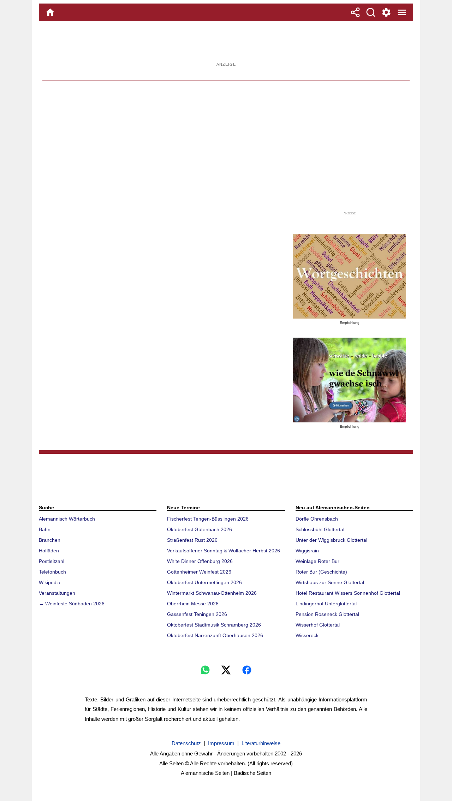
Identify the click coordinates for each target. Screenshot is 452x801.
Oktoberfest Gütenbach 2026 (199, 529)
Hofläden (49, 550)
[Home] (50, 12)
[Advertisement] (226, 44)
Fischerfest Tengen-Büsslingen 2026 (208, 519)
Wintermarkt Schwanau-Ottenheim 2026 (212, 593)
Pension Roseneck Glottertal (327, 614)
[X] (226, 670)
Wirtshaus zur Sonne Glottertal (330, 582)
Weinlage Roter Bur (317, 561)
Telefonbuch (52, 572)
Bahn (44, 529)
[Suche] (371, 12)
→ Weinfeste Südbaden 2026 (72, 603)
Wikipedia (49, 582)
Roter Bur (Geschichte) (321, 572)
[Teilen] (355, 12)
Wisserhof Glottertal (318, 625)
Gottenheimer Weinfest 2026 (199, 572)
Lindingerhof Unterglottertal (326, 603)
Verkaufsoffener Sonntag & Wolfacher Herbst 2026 (223, 550)
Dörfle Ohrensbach (317, 519)
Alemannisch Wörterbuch (67, 519)
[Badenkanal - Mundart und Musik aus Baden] (349, 380)
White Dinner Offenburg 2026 (200, 561)
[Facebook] (247, 670)
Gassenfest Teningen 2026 (197, 614)
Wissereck (307, 635)
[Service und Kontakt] (386, 12)
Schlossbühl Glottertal (320, 529)
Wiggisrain (307, 550)
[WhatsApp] (205, 670)
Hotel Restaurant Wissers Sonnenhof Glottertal (348, 593)
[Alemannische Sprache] (349, 276)
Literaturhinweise (261, 743)
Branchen (49, 540)
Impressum (221, 743)
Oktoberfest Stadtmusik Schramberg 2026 (214, 625)
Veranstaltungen (57, 593)
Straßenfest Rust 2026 (192, 540)
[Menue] (402, 12)
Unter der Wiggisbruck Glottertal (331, 540)
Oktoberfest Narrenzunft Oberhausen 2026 (215, 635)
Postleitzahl (51, 561)
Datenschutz (186, 743)
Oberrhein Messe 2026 (193, 603)
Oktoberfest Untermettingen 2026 (204, 582)
